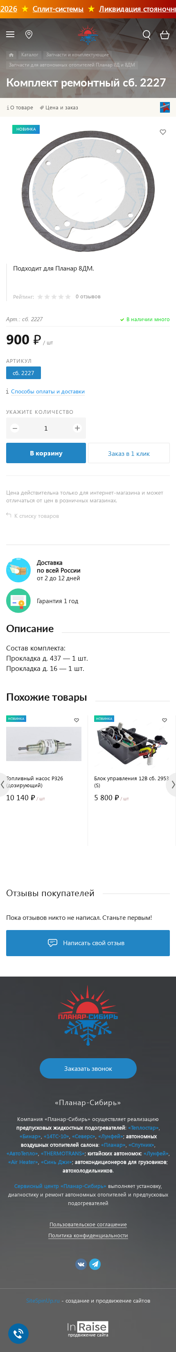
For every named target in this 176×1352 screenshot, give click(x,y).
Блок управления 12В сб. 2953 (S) (131, 781)
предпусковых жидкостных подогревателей (70, 1127)
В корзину (46, 452)
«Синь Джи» (56, 1161)
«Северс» (83, 1135)
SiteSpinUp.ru (43, 1300)
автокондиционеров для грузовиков (121, 1161)
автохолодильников (88, 1170)
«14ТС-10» (56, 1135)
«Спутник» (141, 1144)
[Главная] (11, 55)
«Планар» (113, 1144)
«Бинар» (30, 1135)
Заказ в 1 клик (129, 453)
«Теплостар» (143, 1127)
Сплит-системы (51, 8)
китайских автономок (114, 1153)
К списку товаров (36, 515)
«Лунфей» (110, 1135)
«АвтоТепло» (22, 1153)
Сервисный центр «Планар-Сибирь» (60, 1185)
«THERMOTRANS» (63, 1153)
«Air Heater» (23, 1161)
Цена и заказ (61, 107)
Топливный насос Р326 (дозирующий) (34, 781)
